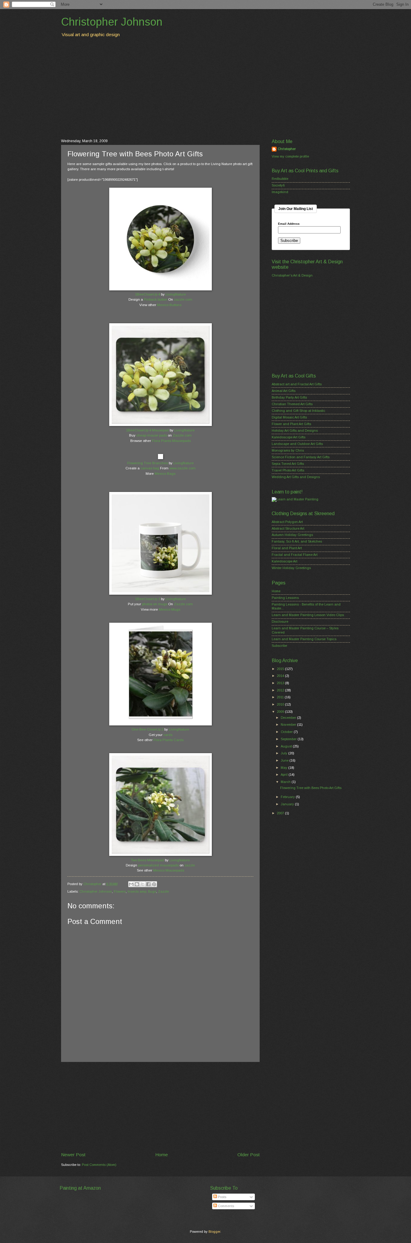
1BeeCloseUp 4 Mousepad (147, 430)
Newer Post (73, 1154)
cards (167, 735)
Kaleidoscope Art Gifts (288, 437)
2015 (281, 669)
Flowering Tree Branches (147, 463)
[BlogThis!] (137, 884)
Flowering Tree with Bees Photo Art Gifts (310, 788)
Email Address (289, 223)
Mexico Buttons (169, 305)
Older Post (248, 1154)
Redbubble (280, 178)
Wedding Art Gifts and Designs (296, 477)
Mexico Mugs (169, 609)
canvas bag (150, 468)
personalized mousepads (158, 865)
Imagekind (280, 192)
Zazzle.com (182, 435)
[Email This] (131, 884)
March (286, 782)
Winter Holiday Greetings (291, 568)
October (287, 732)
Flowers (120, 891)
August (287, 746)
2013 (281, 683)
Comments (225, 1206)
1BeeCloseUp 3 (147, 599)
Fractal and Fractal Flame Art (294, 554)
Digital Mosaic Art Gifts (289, 417)
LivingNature (175, 294)
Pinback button (155, 299)
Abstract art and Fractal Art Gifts (297, 384)
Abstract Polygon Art (287, 522)
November (289, 724)
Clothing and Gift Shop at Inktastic (298, 410)
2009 (281, 711)
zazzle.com (183, 299)
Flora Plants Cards (168, 740)
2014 (281, 676)
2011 (281, 697)
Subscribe (279, 645)
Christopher (287, 149)
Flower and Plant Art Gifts (291, 424)
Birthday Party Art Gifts (289, 397)
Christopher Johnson (111, 22)
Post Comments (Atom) (99, 1164)
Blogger (214, 1231)
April (285, 774)
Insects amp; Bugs (142, 891)
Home (161, 1154)
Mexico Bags (165, 473)
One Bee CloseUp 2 (147, 729)
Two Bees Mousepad (147, 860)
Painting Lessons (285, 598)
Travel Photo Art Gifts (288, 470)
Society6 (278, 185)
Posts (221, 1197)
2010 (281, 704)
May (284, 767)
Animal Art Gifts (283, 391)
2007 (281, 813)
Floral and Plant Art (287, 548)
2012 (281, 690)
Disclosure (280, 621)
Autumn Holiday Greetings (292, 535)
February (288, 797)
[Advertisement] (205, 87)
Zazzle (163, 891)
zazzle (189, 865)
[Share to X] (143, 884)
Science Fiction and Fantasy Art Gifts (300, 457)
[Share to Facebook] (148, 884)
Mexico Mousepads (168, 870)
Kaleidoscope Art (284, 561)
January (288, 804)
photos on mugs (154, 604)
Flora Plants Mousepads (171, 441)
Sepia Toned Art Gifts (288, 463)
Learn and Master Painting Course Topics (304, 639)
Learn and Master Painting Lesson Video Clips (308, 615)
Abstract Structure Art (288, 528)
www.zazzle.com (182, 468)
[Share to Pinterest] (154, 884)
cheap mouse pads (151, 435)
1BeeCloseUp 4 (147, 294)
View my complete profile (290, 156)
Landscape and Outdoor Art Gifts (297, 444)
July (284, 753)
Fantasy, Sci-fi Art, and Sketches (297, 541)
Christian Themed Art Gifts (292, 404)
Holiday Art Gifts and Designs (295, 430)
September (289, 739)
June (285, 760)
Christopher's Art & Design (292, 275)
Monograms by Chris (288, 450)
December (289, 717)
